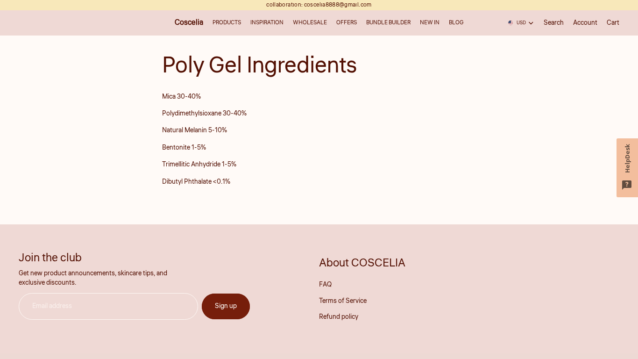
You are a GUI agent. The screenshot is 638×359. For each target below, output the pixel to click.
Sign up (226, 306)
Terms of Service (343, 301)
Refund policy (338, 317)
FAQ (325, 284)
